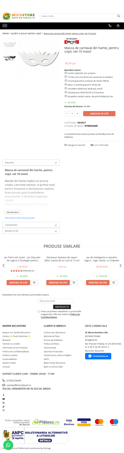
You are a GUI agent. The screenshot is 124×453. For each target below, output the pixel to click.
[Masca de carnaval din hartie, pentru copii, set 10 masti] (39, 58)
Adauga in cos (99, 113)
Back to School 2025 (53, 366)
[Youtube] (3, 398)
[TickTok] (3, 406)
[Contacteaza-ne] (110, 25)
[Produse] (5, 26)
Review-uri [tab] (11, 230)
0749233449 (13, 380)
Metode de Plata (52, 336)
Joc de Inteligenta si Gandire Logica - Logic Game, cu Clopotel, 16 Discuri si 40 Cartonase (101, 259)
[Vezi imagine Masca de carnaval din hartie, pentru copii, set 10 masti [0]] (9, 44)
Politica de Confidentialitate (15, 351)
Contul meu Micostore (54, 332)
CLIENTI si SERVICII (55, 325)
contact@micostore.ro (18, 385)
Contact (6, 366)
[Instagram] (3, 410)
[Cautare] (119, 16)
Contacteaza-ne (100, 356)
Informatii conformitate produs (20, 217)
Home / (6, 33)
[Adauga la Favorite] (34, 282)
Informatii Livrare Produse (15, 347)
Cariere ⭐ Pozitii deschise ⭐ (16, 336)
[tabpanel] (39, 58)
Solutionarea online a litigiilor (58, 355)
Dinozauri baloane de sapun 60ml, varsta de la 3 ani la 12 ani (62, 259)
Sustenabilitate (9, 359)
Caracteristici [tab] (11, 224)
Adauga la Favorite (76, 145)
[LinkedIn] (3, 402)
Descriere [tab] (9, 162)
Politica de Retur (51, 343)
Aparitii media (9, 362)
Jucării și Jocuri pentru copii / (27, 33)
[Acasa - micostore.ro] (18, 16)
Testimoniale (50, 347)
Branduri (6, 340)
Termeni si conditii (11, 343)
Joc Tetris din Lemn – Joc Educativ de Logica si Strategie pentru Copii (22, 259)
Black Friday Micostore (54, 362)
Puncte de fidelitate (53, 340)
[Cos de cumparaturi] (118, 25)
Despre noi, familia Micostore (16, 332)
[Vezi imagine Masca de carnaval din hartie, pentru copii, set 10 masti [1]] (9, 58)
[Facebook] (3, 395)
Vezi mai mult (13, 212)
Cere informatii (100, 145)
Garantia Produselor (53, 351)
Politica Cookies (9, 355)
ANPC (46, 359)
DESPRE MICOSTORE (14, 325)
